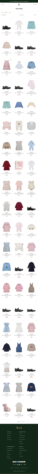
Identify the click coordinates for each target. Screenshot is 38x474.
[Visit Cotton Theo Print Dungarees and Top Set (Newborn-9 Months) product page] (6, 199)
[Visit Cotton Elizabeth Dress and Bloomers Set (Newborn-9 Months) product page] (31, 179)
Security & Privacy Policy (24, 467)
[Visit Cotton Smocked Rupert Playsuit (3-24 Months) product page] (6, 361)
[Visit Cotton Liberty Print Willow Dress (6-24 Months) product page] (6, 179)
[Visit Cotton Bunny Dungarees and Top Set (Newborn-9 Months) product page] (19, 400)
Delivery (20, 433)
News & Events (9, 439)
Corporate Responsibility (23, 450)
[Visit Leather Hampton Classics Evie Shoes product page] (19, 260)
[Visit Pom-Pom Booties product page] (6, 400)
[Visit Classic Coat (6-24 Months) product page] (19, 281)
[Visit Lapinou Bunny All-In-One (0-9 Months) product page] (19, 18)
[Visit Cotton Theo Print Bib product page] (31, 119)
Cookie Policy (9, 458)
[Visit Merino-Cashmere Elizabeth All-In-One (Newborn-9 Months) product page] (19, 179)
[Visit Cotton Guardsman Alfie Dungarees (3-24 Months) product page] (19, 341)
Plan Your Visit (9, 433)
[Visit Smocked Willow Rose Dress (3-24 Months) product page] (19, 321)
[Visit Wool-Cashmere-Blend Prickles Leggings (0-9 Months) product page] (19, 119)
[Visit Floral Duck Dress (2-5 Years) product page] (6, 381)
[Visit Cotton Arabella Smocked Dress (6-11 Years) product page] (19, 381)
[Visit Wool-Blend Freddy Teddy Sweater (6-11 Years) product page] (6, 260)
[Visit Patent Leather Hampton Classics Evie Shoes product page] (31, 199)
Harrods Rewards (9, 448)
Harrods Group (21, 448)
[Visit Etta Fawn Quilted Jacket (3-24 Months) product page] (6, 38)
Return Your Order (22, 439)
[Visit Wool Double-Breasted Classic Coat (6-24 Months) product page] (19, 199)
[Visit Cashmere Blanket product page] (19, 159)
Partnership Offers (10, 450)
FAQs (8, 452)
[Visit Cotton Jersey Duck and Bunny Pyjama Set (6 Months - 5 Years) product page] (31, 78)
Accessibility (12, 467)
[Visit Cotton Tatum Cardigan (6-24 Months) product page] (19, 98)
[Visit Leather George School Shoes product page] (6, 18)
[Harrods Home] (19, 5)
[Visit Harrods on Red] (23, 464)
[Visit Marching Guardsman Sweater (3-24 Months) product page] (31, 341)
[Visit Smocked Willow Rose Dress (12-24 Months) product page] (6, 321)
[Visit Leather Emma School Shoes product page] (6, 301)
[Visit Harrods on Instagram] (19, 464)
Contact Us (8, 454)
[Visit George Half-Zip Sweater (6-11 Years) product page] (31, 381)
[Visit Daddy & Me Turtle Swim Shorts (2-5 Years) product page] (6, 98)
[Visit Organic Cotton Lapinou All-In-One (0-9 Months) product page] (31, 159)
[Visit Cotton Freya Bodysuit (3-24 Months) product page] (19, 220)
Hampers (20, 441)
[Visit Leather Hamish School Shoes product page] (19, 38)
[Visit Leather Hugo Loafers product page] (31, 301)
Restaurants (9, 437)
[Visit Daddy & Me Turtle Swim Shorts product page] (31, 18)
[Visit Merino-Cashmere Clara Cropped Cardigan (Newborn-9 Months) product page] (31, 98)
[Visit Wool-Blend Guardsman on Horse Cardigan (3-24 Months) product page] (31, 58)
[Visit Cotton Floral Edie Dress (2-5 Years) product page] (6, 220)
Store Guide (9, 435)
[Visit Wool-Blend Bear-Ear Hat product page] (6, 119)
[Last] (27, 421)
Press (20, 454)
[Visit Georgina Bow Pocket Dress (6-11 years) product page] (6, 58)
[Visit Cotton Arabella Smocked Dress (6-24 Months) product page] (19, 139)
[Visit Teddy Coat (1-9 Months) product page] (19, 58)
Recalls (8, 456)
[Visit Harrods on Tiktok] (21, 464)
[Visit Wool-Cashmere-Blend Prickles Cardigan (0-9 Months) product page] (31, 220)
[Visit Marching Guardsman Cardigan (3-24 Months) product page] (6, 139)
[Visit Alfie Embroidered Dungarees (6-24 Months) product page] (31, 281)
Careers (20, 452)
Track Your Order (21, 437)
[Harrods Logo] (19, 427)
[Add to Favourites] (11, 18)
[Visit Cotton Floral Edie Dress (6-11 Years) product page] (31, 321)
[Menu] (2, 5)
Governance (21, 456)
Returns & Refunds (22, 435)
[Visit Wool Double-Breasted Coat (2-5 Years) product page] (6, 159)
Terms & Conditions (17, 467)
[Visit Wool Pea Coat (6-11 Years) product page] (6, 341)
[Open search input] (4, 5)
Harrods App (21, 443)
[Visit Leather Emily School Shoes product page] (31, 400)
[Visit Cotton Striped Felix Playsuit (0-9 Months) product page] (31, 139)
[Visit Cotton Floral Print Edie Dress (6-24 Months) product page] (31, 240)
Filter (35, 14)
